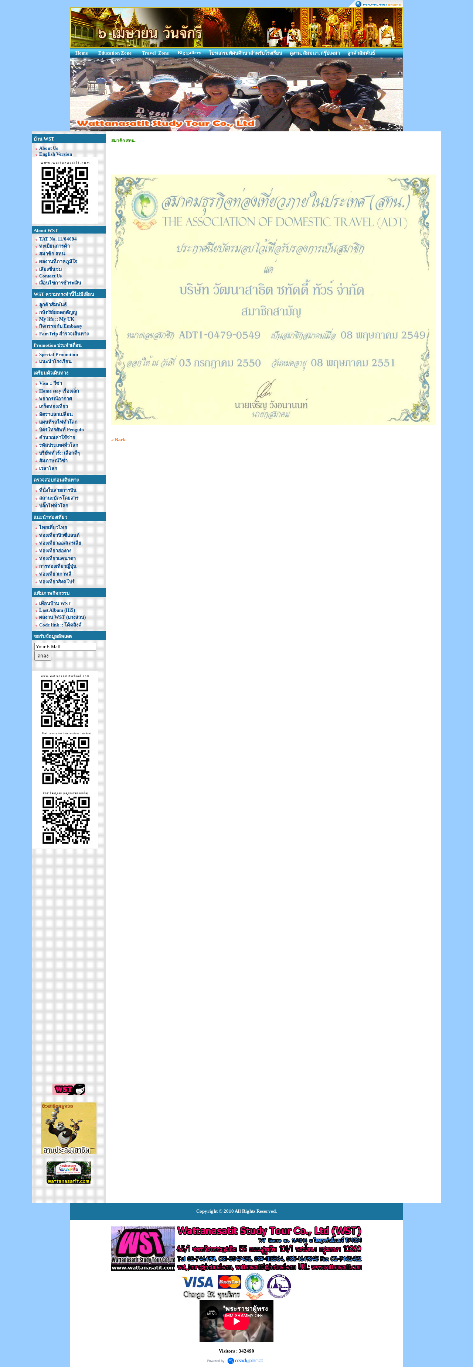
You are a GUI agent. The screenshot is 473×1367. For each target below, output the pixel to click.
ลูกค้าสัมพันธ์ (361, 53)
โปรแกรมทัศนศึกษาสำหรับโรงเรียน (245, 53)
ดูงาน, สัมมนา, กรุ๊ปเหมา (315, 53)
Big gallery (189, 52)
